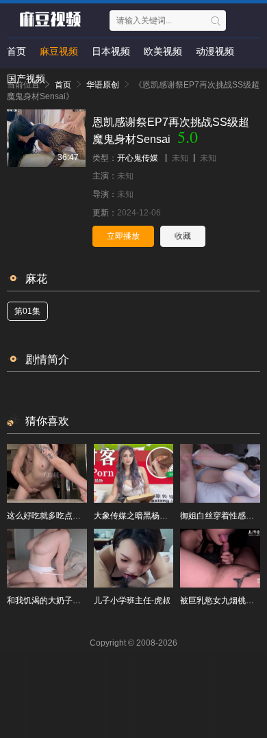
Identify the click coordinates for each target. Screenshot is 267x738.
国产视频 (26, 78)
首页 (16, 51)
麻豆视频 (59, 51)
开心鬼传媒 (137, 158)
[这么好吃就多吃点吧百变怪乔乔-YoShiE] (47, 473)
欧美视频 (163, 51)
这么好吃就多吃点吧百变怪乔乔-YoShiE (79, 515)
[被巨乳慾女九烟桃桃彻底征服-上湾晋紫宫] (220, 558)
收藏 (183, 236)
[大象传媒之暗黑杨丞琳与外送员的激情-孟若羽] (134, 473)
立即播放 (123, 236)
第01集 (27, 311)
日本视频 (111, 51)
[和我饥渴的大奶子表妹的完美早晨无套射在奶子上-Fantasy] (47, 558)
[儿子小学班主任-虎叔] (134, 558)
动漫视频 (215, 51)
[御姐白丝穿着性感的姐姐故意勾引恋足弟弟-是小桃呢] (220, 473)
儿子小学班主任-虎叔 (132, 600)
